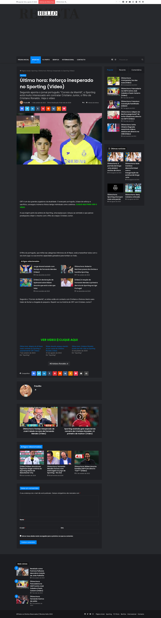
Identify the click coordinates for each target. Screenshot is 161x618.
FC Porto (46, 60)
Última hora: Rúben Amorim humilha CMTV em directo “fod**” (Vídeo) (86, 468)
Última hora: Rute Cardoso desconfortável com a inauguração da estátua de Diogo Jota (86, 2)
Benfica (56, 60)
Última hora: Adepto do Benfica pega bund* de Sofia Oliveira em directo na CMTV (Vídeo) (131, 115)
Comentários (137, 70)
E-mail (23, 528)
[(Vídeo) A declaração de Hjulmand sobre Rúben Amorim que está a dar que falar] (26, 282)
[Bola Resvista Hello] (49, 13)
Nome (22, 519)
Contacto (81, 60)
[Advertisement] (80, 40)
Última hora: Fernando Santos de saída (37, 598)
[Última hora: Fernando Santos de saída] (22, 599)
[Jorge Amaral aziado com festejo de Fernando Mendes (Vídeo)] (26, 269)
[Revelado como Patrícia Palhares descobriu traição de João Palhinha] (22, 572)
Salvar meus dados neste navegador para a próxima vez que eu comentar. (47, 536)
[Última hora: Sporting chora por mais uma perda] (115, 188)
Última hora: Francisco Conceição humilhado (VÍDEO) (130, 103)
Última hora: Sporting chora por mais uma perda (115, 197)
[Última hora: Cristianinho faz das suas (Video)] (113, 81)
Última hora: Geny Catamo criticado (132, 196)
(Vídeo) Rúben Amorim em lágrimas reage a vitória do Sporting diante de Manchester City (31, 469)
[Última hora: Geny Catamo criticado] (133, 188)
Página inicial (23, 60)
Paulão (26, 102)
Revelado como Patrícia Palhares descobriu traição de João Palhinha (37, 572)
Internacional (68, 60)
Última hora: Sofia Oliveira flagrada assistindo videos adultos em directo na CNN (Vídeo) (130, 129)
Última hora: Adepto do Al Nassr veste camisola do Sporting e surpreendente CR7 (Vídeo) (31, 348)
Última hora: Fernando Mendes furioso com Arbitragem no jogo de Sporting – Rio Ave (56, 469)
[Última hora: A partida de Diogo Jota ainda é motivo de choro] (115, 156)
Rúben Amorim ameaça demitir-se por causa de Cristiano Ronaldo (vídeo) (57, 348)
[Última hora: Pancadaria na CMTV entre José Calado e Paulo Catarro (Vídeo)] (113, 91)
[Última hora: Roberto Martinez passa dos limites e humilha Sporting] (67, 269)
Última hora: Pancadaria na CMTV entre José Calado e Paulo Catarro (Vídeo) (131, 92)
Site (62, 528)
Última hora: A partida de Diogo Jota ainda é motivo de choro (114, 167)
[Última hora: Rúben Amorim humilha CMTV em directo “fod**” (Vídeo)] (87, 457)
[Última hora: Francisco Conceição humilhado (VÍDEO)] (113, 104)
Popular (110, 70)
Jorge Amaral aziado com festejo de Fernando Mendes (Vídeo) (45, 269)
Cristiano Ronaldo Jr (59, 364)
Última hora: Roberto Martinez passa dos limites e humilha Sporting (86, 269)
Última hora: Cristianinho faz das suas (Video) (129, 80)
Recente (122, 70)
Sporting (35, 60)
